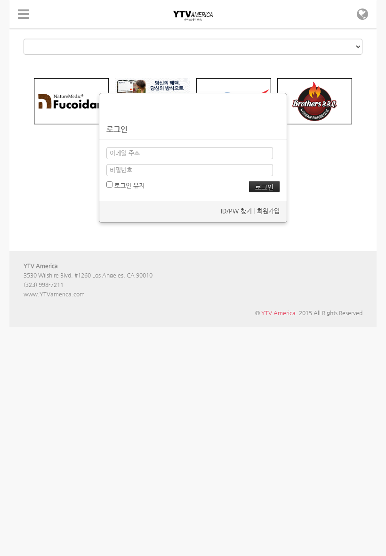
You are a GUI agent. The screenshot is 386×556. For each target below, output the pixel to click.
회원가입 (268, 210)
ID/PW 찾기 (236, 210)
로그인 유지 (129, 185)
